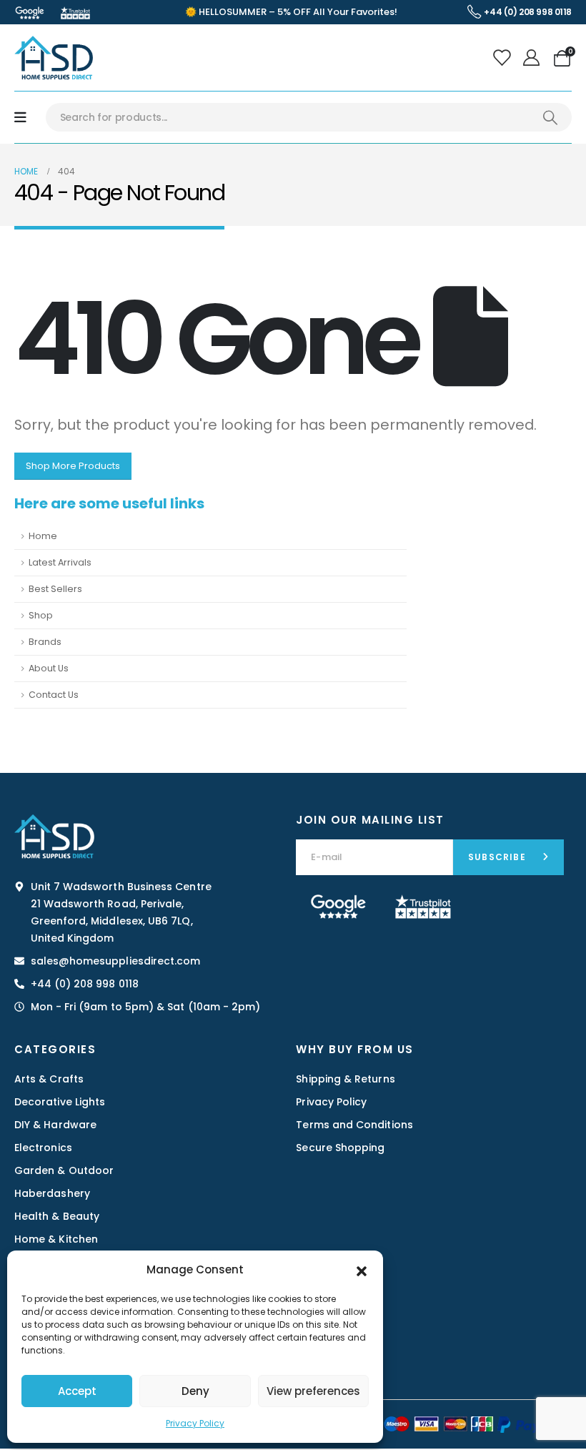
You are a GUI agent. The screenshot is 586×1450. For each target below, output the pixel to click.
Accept (77, 1391)
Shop (41, 615)
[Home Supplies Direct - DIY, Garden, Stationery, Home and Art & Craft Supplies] (53, 57)
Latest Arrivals (60, 562)
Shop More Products (73, 466)
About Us (49, 668)
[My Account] (533, 57)
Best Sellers (55, 589)
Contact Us (54, 695)
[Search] (550, 117)
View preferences (313, 1391)
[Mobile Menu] (20, 117)
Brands (45, 642)
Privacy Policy (195, 1423)
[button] (361, 1270)
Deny (195, 1391)
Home (43, 536)
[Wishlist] (503, 57)
